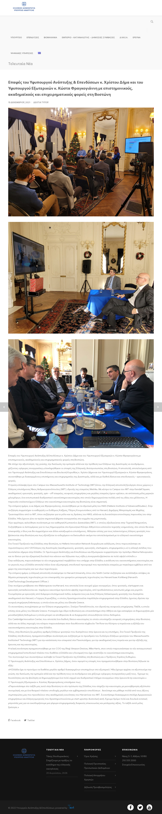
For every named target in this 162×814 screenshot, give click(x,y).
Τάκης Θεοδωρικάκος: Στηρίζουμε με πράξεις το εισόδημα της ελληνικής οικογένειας (59, 762)
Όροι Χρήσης (91, 756)
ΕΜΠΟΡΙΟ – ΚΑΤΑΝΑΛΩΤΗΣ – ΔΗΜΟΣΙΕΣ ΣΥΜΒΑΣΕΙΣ (88, 37)
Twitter (31, 720)
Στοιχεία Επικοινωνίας (133, 764)
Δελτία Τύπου (41, 102)
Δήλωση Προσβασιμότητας (98, 787)
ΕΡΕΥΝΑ (136, 37)
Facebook (15, 720)
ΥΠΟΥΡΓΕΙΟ (16, 37)
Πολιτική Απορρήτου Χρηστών (94, 777)
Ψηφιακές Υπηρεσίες (22, 53)
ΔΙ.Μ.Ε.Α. (124, 37)
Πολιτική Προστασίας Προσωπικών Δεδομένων (97, 765)
